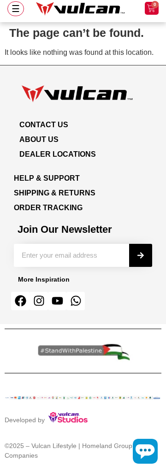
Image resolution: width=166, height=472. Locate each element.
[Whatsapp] (75, 301)
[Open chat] (145, 451)
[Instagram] (39, 301)
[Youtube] (57, 301)
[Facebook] (20, 301)
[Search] (140, 255)
